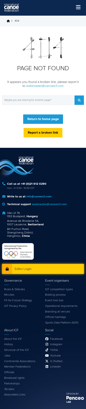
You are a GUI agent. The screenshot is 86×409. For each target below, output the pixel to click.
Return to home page (43, 119)
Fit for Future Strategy (18, 300)
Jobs (7, 355)
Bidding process (55, 294)
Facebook (56, 338)
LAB (68, 402)
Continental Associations (19, 361)
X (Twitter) (56, 361)
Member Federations (17, 366)
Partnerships (12, 383)
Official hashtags (55, 317)
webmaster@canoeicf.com (45, 86)
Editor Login (23, 269)
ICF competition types (59, 289)
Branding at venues (57, 311)
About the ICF (13, 338)
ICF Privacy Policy (15, 306)
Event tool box (54, 300)
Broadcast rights (14, 377)
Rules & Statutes (14, 289)
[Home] (11, 7)
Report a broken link (43, 132)
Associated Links (14, 394)
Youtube (55, 355)
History (8, 344)
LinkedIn (55, 366)
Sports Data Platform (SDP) (61, 322)
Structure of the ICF (16, 350)
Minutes (9, 294)
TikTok (54, 350)
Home (9, 21)
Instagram (56, 344)
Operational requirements (61, 306)
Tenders (9, 389)
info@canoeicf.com (39, 196)
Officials (9, 372)
